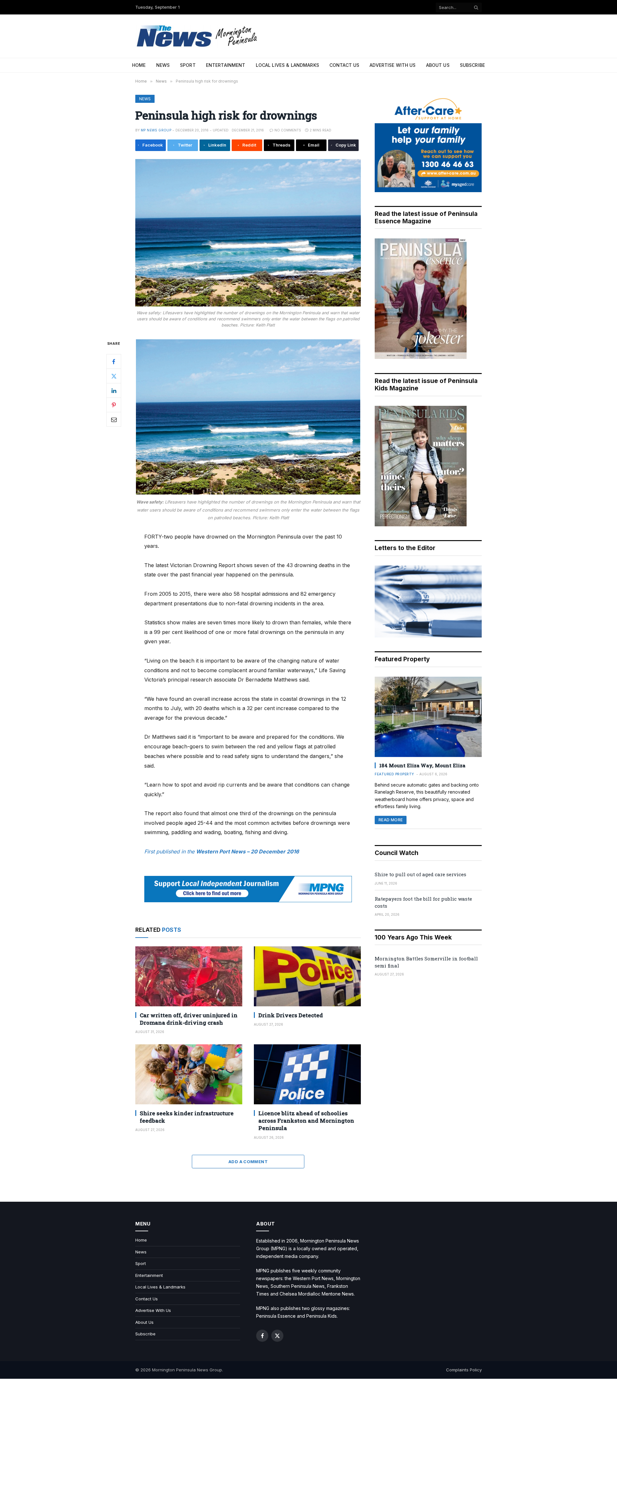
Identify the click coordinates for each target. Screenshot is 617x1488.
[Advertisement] (308, 1433)
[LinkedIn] (113, 390)
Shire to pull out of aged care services (420, 874)
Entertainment (226, 65)
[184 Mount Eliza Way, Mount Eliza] (428, 717)
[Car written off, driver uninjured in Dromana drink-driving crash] (188, 976)
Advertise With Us (393, 65)
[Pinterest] (113, 404)
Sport (188, 65)
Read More (391, 819)
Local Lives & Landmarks (287, 65)
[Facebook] (113, 361)
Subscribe (472, 65)
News (163, 65)
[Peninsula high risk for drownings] (248, 233)
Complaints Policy (464, 1369)
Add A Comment (248, 1161)
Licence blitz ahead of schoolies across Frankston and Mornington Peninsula (306, 1120)
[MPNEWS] (198, 36)
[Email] (113, 419)
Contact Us (344, 65)
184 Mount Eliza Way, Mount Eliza (422, 765)
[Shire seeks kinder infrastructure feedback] (188, 1074)
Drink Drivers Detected (290, 1015)
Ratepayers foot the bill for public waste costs (423, 902)
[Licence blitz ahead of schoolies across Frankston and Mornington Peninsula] (307, 1074)
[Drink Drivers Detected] (307, 976)
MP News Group (156, 130)
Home (139, 65)
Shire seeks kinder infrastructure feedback (187, 1116)
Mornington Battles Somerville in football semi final (426, 961)
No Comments (287, 130)
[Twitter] (113, 376)
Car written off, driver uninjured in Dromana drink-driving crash (188, 1018)
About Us (438, 65)
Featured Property (394, 774)
